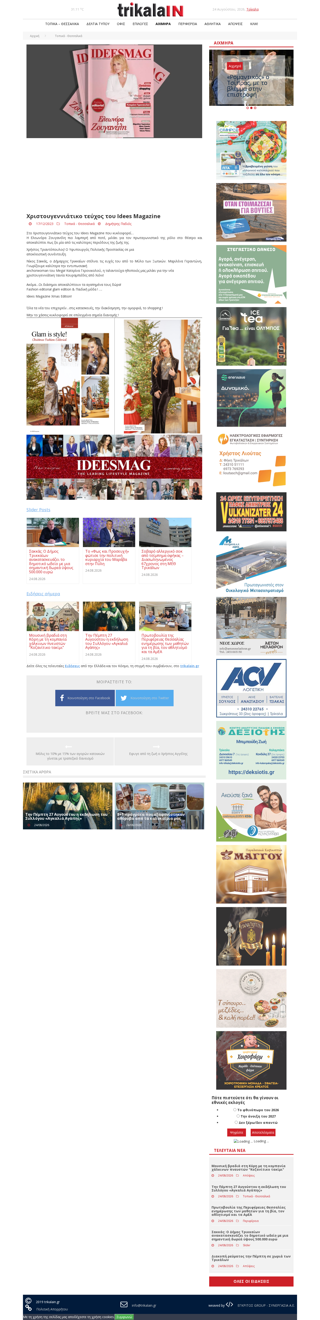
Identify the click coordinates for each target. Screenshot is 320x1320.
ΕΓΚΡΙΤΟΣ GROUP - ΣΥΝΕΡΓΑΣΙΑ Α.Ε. (266, 1305)
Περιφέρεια (187, 24)
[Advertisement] (114, 175)
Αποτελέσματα (263, 1132)
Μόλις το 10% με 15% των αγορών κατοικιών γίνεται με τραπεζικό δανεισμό (70, 756)
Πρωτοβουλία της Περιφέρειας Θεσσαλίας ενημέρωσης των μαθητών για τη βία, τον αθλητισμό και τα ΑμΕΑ (249, 1211)
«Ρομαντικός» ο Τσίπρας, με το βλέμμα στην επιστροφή (248, 85)
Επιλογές (140, 24)
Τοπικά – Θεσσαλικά (62, 24)
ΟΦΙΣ (121, 24)
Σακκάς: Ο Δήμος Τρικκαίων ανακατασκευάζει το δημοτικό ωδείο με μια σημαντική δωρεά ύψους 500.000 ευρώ (250, 1235)
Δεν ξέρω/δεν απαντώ (258, 1122)
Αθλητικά (213, 24)
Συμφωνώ (124, 1317)
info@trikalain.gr (144, 1305)
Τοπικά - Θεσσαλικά (79, 223)
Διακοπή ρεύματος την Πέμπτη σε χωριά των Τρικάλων (251, 1258)
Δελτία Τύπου (97, 24)
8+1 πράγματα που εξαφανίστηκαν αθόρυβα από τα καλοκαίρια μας (151, 816)
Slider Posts (38, 509)
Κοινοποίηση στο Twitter (149, 698)
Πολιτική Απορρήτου (52, 1309)
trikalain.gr (189, 666)
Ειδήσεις (72, 666)
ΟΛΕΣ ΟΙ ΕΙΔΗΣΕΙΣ (251, 1281)
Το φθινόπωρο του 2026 (258, 1110)
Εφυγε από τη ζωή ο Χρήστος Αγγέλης (158, 753)
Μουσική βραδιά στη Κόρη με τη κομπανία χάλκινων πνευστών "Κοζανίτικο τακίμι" (249, 1168)
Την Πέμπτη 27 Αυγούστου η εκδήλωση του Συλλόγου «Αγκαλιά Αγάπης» (66, 816)
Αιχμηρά (163, 24)
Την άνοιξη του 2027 (258, 1116)
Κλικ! (254, 24)
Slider (246, 1245)
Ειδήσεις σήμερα (43, 593)
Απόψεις (235, 24)
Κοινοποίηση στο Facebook (88, 698)
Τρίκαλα (252, 9)
